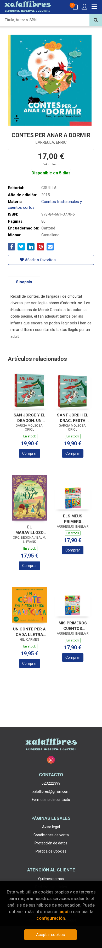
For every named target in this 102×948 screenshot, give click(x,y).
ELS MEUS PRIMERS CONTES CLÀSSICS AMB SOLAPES (73, 519)
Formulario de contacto (51, 799)
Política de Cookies (51, 851)
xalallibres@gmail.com (51, 791)
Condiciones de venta (51, 835)
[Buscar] (95, 20)
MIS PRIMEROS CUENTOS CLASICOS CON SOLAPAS (73, 626)
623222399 (51, 783)
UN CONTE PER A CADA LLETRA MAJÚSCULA (29, 632)
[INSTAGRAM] (51, 760)
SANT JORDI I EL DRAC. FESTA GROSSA (72, 418)
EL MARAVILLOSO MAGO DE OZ (29, 530)
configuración (50, 918)
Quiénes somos (51, 879)
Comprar (29, 453)
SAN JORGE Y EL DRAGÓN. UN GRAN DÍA (30, 418)
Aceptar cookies (50, 934)
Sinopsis (24, 282)
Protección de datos (51, 843)
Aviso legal (51, 827)
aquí (64, 911)
